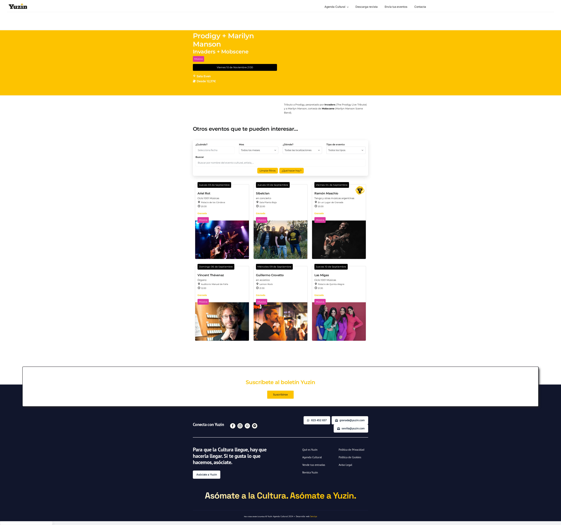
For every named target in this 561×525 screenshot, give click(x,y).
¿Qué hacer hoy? (291, 170)
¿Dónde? (288, 144)
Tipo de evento (335, 144)
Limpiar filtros (268, 170)
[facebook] (233, 426)
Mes (241, 144)
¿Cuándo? (201, 144)
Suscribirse (280, 394)
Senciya (313, 516)
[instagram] (240, 426)
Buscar (199, 157)
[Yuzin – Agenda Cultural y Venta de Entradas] (18, 4)
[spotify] (255, 426)
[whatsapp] (247, 426)
